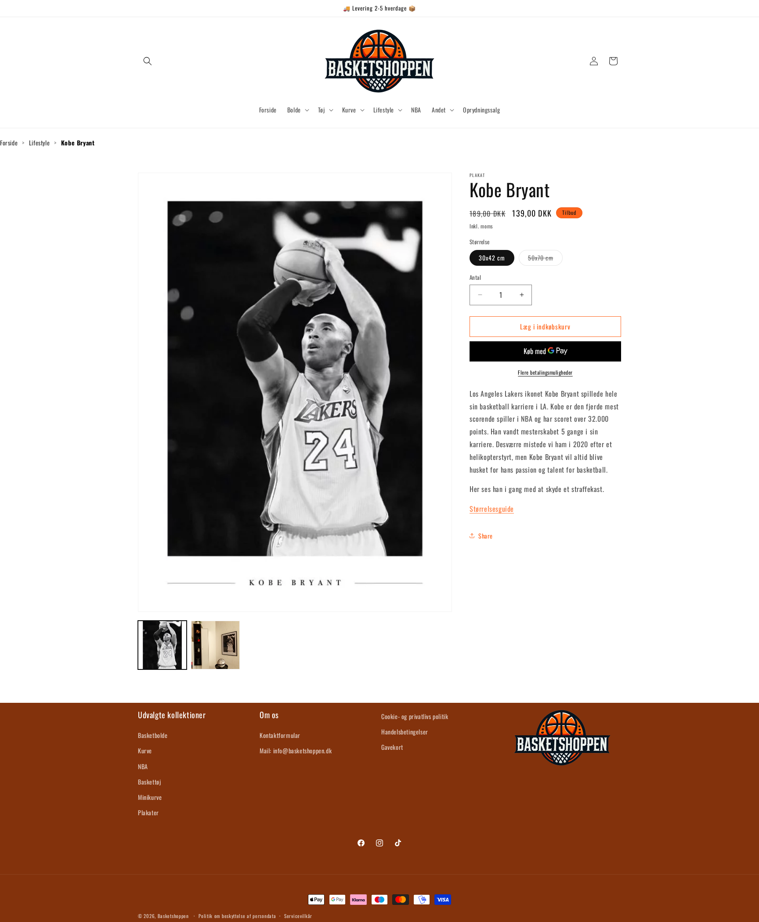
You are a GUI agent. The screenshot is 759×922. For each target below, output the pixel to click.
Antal (475, 277)
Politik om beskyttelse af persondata (237, 915)
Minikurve (150, 797)
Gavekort (392, 747)
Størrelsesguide (492, 508)
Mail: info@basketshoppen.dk (296, 751)
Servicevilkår (298, 915)
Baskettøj (149, 781)
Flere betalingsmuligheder (545, 372)
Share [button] (485, 535)
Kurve (145, 751)
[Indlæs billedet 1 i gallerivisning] (162, 645)
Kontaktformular (280, 735)
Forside (9, 142)
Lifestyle (39, 142)
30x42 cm (492, 257)
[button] (147, 61)
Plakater (148, 812)
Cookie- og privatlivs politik (414, 716)
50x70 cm (545, 259)
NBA (143, 766)
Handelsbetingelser (404, 731)
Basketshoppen (173, 915)
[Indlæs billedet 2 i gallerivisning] (215, 645)
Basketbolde (153, 735)
